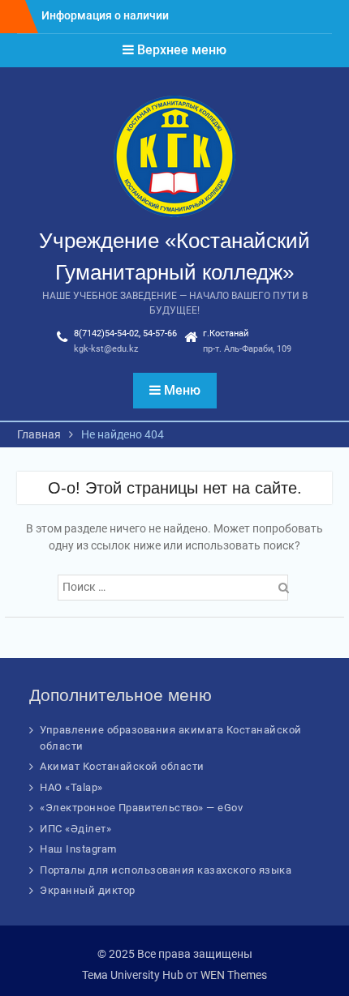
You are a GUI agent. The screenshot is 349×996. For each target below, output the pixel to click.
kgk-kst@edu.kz (106, 349)
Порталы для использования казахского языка (165, 870)
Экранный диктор (88, 890)
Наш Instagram (78, 849)
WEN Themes (233, 974)
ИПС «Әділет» (75, 829)
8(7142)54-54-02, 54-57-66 (125, 333)
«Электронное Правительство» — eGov (141, 808)
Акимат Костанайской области (122, 766)
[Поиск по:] (175, 586)
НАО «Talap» (71, 787)
